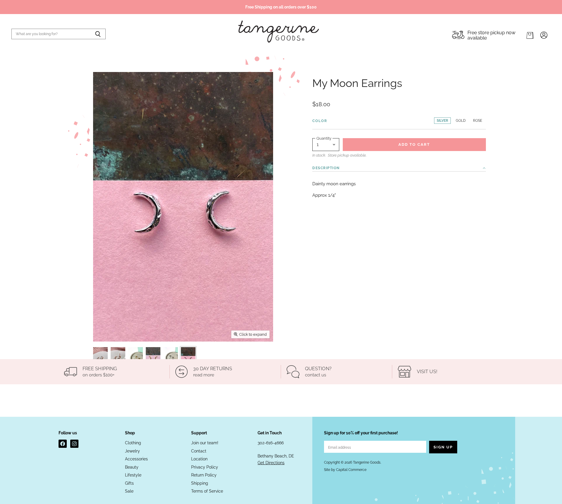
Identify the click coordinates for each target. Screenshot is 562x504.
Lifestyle (133, 475)
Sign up (443, 447)
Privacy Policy (204, 467)
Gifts (129, 483)
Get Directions (271, 462)
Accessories (136, 459)
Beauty (131, 467)
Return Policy (204, 475)
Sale (129, 491)
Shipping (199, 483)
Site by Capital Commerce (345, 470)
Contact (198, 451)
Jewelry (132, 451)
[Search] (98, 34)
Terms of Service (207, 491)
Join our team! (204, 442)
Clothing (133, 442)
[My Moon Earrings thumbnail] (100, 358)
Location (199, 459)
